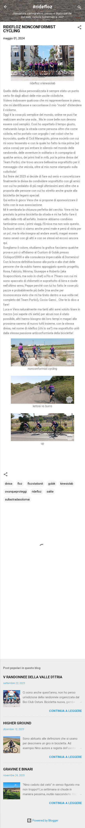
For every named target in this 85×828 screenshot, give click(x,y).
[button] (79, 28)
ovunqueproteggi (16, 491)
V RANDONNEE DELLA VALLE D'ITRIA (32, 677)
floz (19, 483)
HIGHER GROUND (17, 723)
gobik (51, 483)
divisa (8, 483)
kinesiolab (66, 483)
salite (50, 491)
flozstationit (35, 483)
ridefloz (37, 491)
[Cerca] (79, 8)
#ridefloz (42, 6)
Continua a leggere (65, 711)
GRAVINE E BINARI (18, 769)
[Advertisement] (42, 625)
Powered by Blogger (45, 820)
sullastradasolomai (17, 499)
